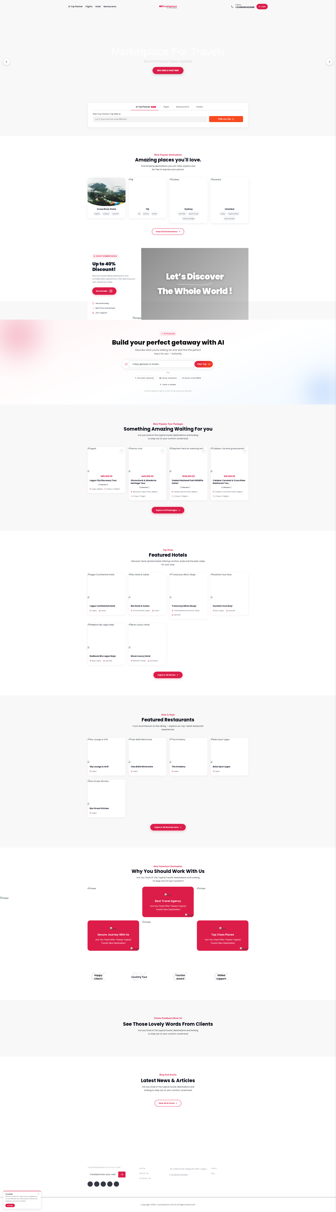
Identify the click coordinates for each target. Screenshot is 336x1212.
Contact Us (145, 1178)
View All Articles (167, 1103)
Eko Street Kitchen (99, 808)
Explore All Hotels (166, 675)
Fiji (147, 209)
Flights (89, 6)
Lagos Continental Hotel (102, 606)
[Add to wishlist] (121, 451)
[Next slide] (329, 61)
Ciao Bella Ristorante (142, 766)
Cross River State (106, 209)
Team (214, 1168)
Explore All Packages (166, 510)
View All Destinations (166, 231)
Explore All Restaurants (166, 827)
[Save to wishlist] (121, 450)
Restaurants (110, 6)
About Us (143, 1173)
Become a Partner (168, 70)
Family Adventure (169, 378)
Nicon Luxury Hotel (140, 656)
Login (263, 6)
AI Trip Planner (75, 6)
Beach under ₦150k (193, 378)
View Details (105, 466)
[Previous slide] (6, 61)
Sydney (188, 209)
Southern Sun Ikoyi (222, 606)
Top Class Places (222, 934)
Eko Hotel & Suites (140, 606)
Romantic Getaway (145, 378)
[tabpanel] (168, 118)
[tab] (144, 107)
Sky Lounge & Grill (99, 766)
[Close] (38, 1194)
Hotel (98, 6)
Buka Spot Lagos (221, 766)
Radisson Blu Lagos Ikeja (103, 656)
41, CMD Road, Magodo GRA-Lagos (188, 1168)
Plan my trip (224, 119)
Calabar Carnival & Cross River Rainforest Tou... (229, 482)
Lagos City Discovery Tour (103, 480)
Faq (212, 1173)
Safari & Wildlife (169, 384)
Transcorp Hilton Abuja (184, 606)
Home (142, 1168)
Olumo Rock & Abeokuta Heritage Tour (143, 482)
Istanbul (229, 209)
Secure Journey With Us (113, 934)
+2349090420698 (244, 7)
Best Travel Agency (168, 901)
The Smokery (178, 766)
